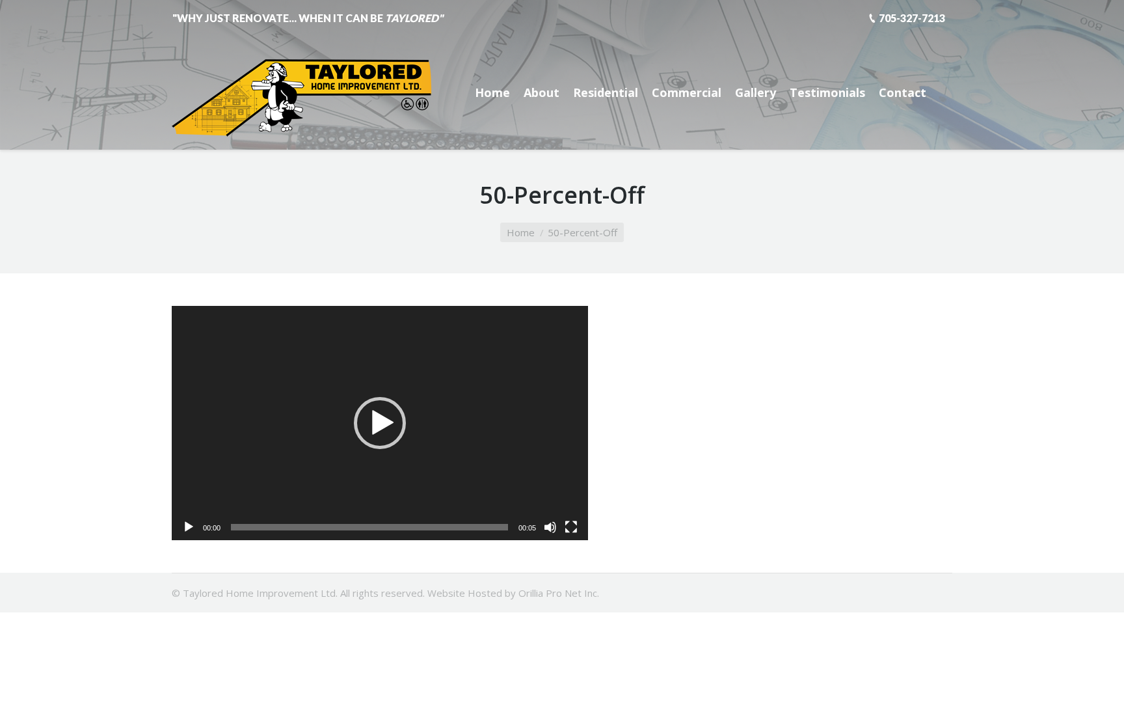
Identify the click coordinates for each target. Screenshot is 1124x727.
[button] (380, 423)
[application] (380, 423)
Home (521, 232)
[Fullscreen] (571, 527)
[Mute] (550, 527)
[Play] (188, 527)
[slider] (369, 527)
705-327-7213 (912, 18)
